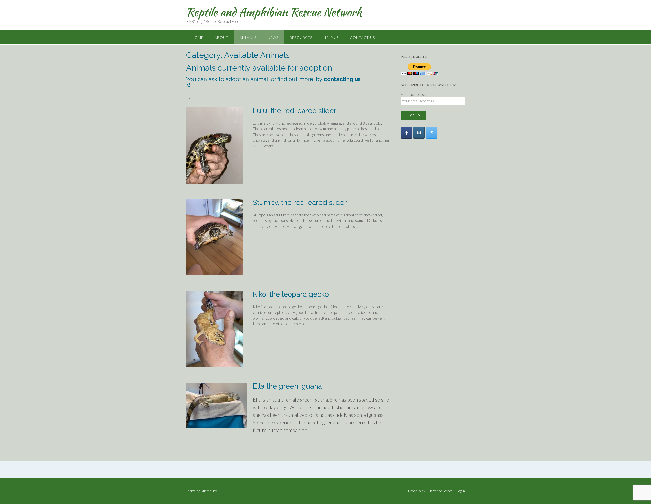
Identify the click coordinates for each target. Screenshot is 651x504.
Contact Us (362, 37)
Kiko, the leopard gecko (291, 294)
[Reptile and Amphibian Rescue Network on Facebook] (406, 133)
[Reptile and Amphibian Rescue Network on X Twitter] (431, 133)
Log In (461, 491)
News (273, 37)
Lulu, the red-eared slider (294, 111)
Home (197, 37)
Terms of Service (441, 491)
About (221, 37)
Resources (301, 37)
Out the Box (208, 491)
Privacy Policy (415, 491)
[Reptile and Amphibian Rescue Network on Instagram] (419, 133)
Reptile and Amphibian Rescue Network (274, 12)
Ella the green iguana (287, 386)
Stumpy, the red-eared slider (300, 202)
